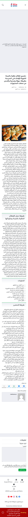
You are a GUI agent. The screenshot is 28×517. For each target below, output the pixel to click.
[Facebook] (24, 386)
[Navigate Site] (25, 5)
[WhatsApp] (14, 386)
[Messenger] (19, 386)
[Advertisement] (14, 25)
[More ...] (4, 386)
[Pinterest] (8, 496)
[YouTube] (11, 496)
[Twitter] (9, 386)
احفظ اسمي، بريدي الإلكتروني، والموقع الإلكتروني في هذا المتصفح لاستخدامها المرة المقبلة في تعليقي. (14, 466)
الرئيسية (24, 44)
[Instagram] (14, 496)
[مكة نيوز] (14, 5)
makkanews (21, 87)
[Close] (3, 512)
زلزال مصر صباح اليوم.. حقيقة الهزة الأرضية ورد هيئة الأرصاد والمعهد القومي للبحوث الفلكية (13, 512)
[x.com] (17, 496)
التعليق (24, 446)
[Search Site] (2, 5)
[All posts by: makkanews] (21, 397)
